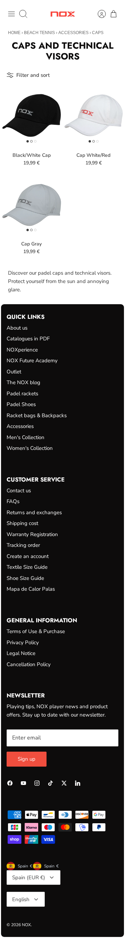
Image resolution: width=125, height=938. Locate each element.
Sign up (26, 758)
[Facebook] (10, 783)
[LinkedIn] (77, 783)
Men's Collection (25, 437)
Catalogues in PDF (28, 338)
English (21, 899)
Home (14, 32)
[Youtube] (23, 783)
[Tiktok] (50, 783)
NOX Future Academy (32, 360)
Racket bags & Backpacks (37, 415)
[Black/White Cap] (31, 115)
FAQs (13, 501)
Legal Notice (21, 653)
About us (17, 327)
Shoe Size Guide (25, 578)
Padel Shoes (21, 404)
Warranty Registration (32, 534)
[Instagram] (37, 783)
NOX (26, 925)
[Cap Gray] (31, 204)
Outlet (14, 371)
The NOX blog (23, 382)
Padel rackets (22, 393)
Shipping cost (22, 523)
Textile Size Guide (27, 567)
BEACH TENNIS (39, 32)
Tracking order (23, 545)
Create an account (28, 556)
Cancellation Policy (29, 664)
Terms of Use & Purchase (36, 631)
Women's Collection (30, 448)
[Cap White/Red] (93, 115)
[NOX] (62, 14)
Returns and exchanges (34, 512)
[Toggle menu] (11, 14)
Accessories (73, 32)
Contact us (19, 490)
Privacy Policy (23, 642)
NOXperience (22, 349)
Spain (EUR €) (28, 877)
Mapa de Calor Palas (31, 588)
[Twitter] (64, 783)
